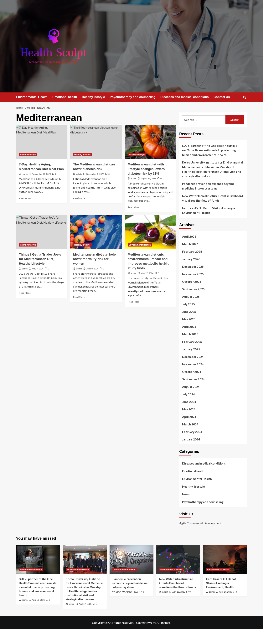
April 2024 (189, 416)
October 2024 (191, 371)
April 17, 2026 (85, 604)
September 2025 (193, 289)
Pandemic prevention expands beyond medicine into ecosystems (208, 186)
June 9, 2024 (92, 269)
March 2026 (190, 244)
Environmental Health (32, 97)
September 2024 (193, 379)
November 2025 (193, 274)
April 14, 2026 (225, 592)
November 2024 (193, 364)
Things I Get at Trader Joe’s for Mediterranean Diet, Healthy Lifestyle (40, 259)
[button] (244, 97)
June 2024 (189, 401)
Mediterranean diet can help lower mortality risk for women (94, 259)
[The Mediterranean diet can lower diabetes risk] (96, 142)
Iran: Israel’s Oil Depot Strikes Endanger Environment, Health (208, 210)
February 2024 (192, 432)
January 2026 (191, 259)
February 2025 (192, 341)
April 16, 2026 (132, 592)
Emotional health (64, 97)
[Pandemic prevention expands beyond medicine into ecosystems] (131, 559)
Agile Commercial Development (200, 523)
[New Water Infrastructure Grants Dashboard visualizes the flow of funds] (178, 559)
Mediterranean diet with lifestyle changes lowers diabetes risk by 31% (146, 169)
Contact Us (222, 97)
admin (25, 174)
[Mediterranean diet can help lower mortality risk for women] (96, 232)
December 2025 (193, 266)
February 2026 (192, 251)
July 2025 (188, 304)
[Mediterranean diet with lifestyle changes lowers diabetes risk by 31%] (150, 142)
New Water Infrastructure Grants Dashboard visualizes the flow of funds (212, 198)
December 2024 (193, 356)
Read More (25, 198)
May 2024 (188, 409)
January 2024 (191, 439)
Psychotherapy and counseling (133, 97)
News (186, 494)
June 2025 (189, 311)
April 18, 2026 (38, 600)
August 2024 (191, 386)
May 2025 (188, 319)
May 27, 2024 (147, 273)
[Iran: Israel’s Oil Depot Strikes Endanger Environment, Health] (225, 559)
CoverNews (144, 622)
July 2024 (188, 394)
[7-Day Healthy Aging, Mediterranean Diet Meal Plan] (41, 142)
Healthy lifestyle (93, 97)
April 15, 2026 (178, 592)
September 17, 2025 (41, 174)
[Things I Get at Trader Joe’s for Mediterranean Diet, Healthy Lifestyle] (41, 232)
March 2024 (190, 424)
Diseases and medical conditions (184, 97)
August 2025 (191, 296)
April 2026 (189, 236)
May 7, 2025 (38, 269)
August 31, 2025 (148, 178)
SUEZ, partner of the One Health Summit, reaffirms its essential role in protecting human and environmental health (209, 150)
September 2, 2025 (95, 174)
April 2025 (189, 326)
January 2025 (191, 349)
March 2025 (190, 334)
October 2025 (191, 281)
